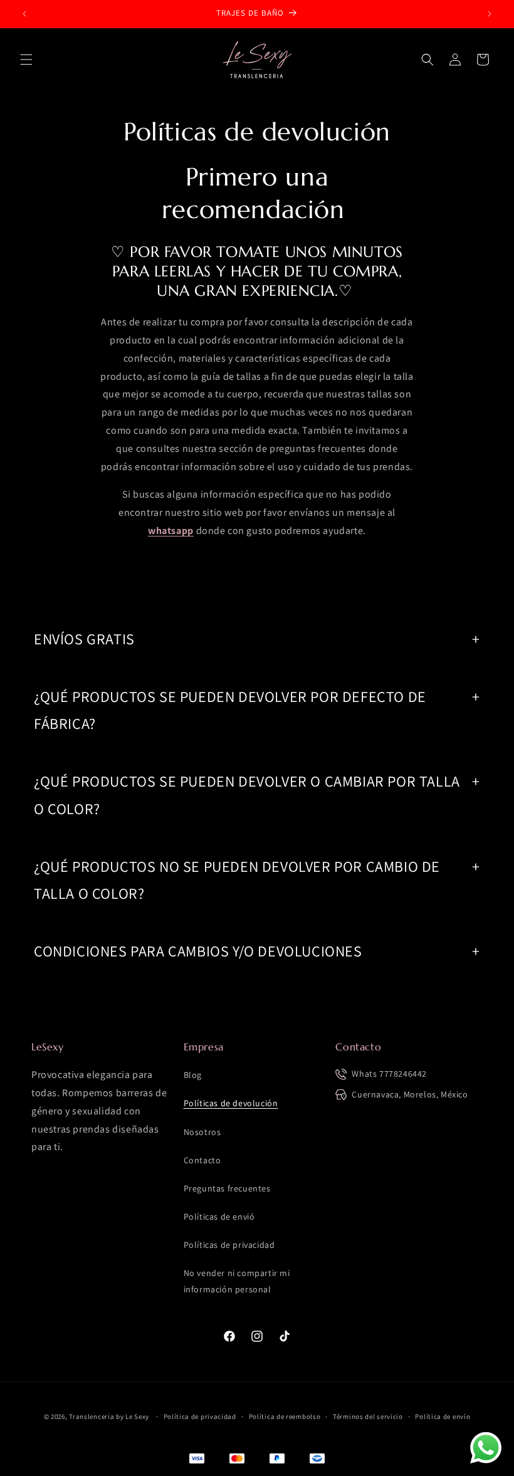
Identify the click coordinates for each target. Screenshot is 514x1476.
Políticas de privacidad (229, 1244)
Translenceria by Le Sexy (109, 1416)
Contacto (202, 1160)
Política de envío (442, 1416)
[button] (26, 59)
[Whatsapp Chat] (485, 1447)
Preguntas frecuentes (227, 1188)
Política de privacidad (200, 1416)
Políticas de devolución (231, 1103)
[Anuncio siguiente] (489, 14)
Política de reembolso (285, 1416)
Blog (193, 1075)
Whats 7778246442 (389, 1073)
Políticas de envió (219, 1216)
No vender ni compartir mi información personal (237, 1280)
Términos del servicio (368, 1416)
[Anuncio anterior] (24, 14)
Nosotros (202, 1132)
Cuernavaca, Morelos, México (410, 1094)
